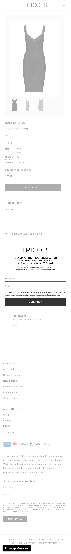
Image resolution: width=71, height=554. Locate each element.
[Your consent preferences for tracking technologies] (17, 548)
